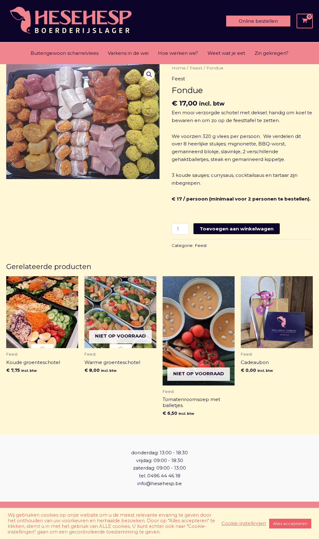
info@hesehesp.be (159, 483)
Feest (196, 67)
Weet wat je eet (226, 53)
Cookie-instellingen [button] (243, 523)
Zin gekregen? (271, 53)
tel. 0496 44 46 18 (159, 476)
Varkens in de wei (128, 53)
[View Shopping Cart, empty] (305, 21)
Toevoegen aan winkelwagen (237, 229)
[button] (258, 21)
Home (179, 67)
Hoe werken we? (178, 53)
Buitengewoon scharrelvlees (64, 53)
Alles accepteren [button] (290, 523)
